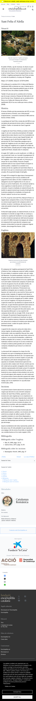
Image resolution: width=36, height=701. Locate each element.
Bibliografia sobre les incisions (11, 481)
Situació (5, 471)
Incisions (5, 476)
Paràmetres (17, 692)
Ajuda (18, 4)
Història (4, 473)
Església (5, 475)
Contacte (13, 4)
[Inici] (17, 8)
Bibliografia (5, 478)
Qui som (3, 4)
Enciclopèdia (4, 612)
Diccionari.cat (22, 6)
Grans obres (4, 639)
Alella (3, 457)
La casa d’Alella (29, 457)
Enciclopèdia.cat (5, 649)
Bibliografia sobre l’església (10, 480)
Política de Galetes (10, 686)
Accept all (17, 697)
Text (2, 622)
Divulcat (17, 6)
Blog (8, 4)
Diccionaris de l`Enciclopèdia (9, 610)
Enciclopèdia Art (5, 637)
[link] (18, 460)
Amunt (19, 457)
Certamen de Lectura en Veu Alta (6, 625)
